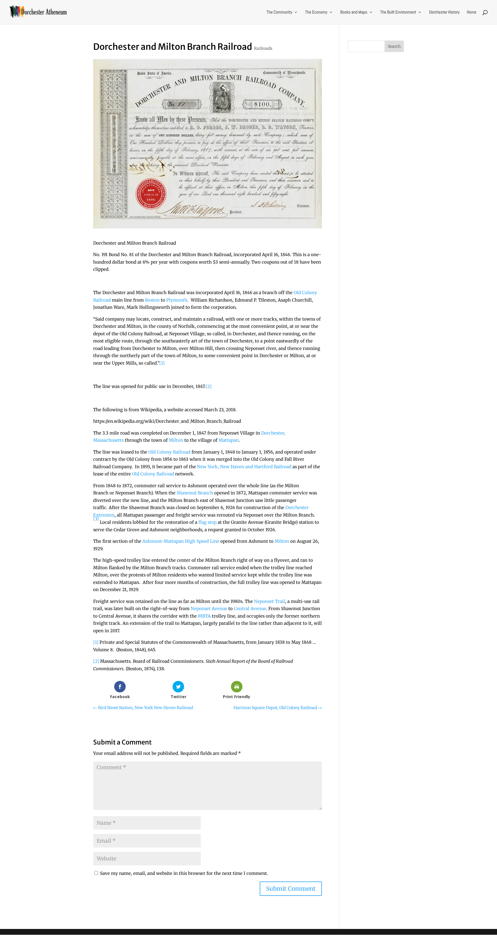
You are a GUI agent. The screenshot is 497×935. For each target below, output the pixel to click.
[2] (208, 386)
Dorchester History (444, 12)
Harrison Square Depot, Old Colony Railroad (278, 707)
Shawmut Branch (195, 493)
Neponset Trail (269, 601)
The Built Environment (398, 12)
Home (471, 12)
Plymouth (176, 300)
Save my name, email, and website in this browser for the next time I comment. (184, 873)
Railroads (263, 48)
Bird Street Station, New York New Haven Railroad (143, 707)
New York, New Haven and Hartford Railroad (244, 466)
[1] (162, 363)
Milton (176, 440)
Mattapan (229, 440)
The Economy (316, 12)
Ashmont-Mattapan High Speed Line (180, 541)
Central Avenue (250, 608)
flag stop (207, 522)
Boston (152, 300)
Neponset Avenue (209, 608)
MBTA (204, 616)
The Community (279, 12)
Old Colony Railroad (169, 452)
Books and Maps (353, 12)
